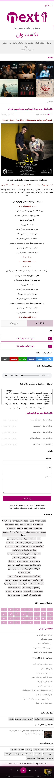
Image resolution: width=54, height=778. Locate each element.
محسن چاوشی (38, 749)
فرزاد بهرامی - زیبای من (44, 634)
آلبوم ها (30, 719)
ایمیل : (49, 467)
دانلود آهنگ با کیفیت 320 (33, 338)
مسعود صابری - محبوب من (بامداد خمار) (37, 698)
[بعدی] (30, 770)
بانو (35, 275)
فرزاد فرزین (49, 758)
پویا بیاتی (28, 749)
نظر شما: (48, 476)
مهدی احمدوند (48, 753)
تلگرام (49, 359)
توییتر (40, 359)
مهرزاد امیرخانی (31, 189)
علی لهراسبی (30, 758)
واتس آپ (22, 359)
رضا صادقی (49, 749)
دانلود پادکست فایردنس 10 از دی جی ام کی (37, 690)
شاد (23, 407)
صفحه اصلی (49, 719)
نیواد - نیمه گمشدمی (45, 643)
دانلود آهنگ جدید (40, 180)
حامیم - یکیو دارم (46, 639)
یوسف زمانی (19, 753)
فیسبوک (31, 359)
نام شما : (48, 458)
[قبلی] (17, 770)
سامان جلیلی (9, 753)
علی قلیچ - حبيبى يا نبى (44, 672)
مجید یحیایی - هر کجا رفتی (42, 664)
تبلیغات (11, 719)
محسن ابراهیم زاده (17, 749)
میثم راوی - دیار (47, 668)
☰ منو (48, 5)
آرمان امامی (20, 189)
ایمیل (5, 359)
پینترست (14, 359)
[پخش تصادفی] (35, 770)
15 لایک (40, 323)
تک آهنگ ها (30, 407)
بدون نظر (14, 323)
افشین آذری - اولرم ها (44, 681)
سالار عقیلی (29, 753)
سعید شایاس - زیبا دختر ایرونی (41, 677)
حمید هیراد (40, 758)
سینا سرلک (38, 753)
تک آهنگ (49, 114)
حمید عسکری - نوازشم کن (43, 703)
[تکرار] (11, 770)
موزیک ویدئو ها (20, 719)
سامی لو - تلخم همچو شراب (42, 647)
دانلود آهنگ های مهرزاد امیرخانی (40, 413)
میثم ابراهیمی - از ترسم (44, 694)
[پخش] (23, 770)
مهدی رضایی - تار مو (45, 685)
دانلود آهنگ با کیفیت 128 (33, 346)
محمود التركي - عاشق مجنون (42, 652)
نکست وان (27, 206)
